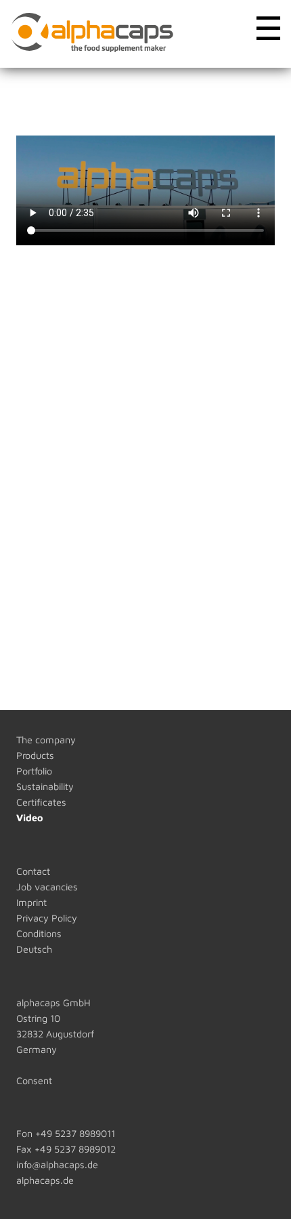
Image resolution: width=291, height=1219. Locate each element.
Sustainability (45, 786)
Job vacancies (47, 886)
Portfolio (34, 771)
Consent (34, 1080)
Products (35, 755)
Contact (33, 871)
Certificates (41, 802)
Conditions (39, 933)
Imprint (31, 902)
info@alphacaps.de (57, 1164)
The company (46, 739)
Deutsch (34, 949)
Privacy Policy (46, 918)
